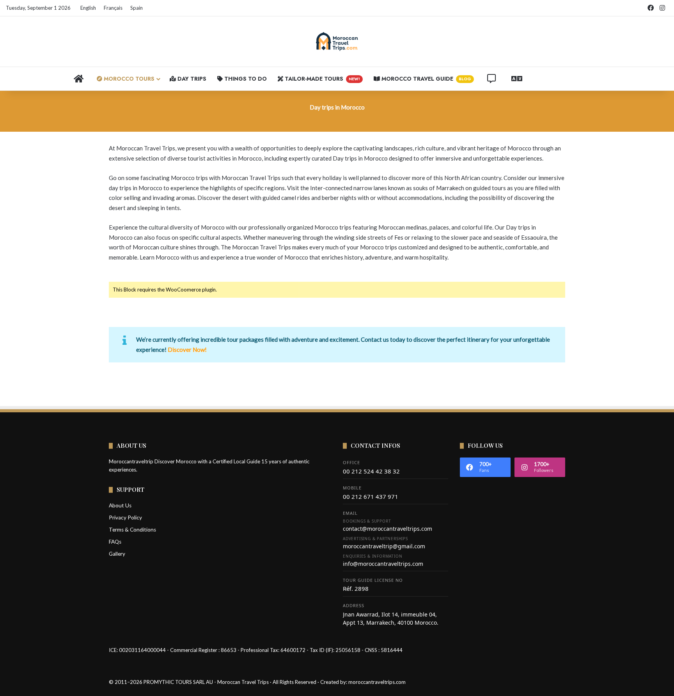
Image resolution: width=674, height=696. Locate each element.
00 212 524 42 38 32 (371, 471)
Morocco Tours (128, 79)
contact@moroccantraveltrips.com (387, 528)
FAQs (115, 542)
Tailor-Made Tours (321, 79)
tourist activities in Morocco (225, 158)
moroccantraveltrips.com (377, 682)
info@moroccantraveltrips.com (383, 563)
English (88, 8)
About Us (120, 505)
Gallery (117, 554)
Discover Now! (187, 349)
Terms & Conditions (132, 529)
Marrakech (450, 187)
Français (113, 8)
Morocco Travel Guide (425, 79)
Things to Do (245, 79)
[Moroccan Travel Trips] (337, 41)
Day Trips (191, 79)
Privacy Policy (125, 517)
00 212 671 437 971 (370, 496)
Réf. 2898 (356, 588)
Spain (136, 8)
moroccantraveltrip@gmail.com (384, 546)
